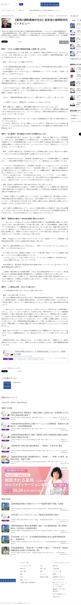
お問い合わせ (56, 596)
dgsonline (17, 382)
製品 (21, 574)
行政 (21, 577)
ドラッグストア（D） (26, 566)
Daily (73, 20)
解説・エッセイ (24, 579)
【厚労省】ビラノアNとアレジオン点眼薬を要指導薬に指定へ (35, 515)
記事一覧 (55, 566)
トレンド (42, 574)
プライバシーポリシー (59, 579)
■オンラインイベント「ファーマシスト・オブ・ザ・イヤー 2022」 (60, 584)
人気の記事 (56, 568)
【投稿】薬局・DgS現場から (28, 582)
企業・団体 (23, 571)
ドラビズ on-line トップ (7, 10)
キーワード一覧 (57, 571)
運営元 (54, 574)
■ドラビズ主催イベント (59, 594)
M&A (41, 571)
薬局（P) (21, 10)
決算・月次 (43, 568)
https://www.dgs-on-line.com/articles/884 (23, 356)
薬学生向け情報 (44, 577)
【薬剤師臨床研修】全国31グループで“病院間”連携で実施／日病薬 (36, 504)
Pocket (19, 41)
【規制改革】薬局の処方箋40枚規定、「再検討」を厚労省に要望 (36, 446)
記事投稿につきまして (59, 577)
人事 (41, 566)
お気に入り (64, 42)
